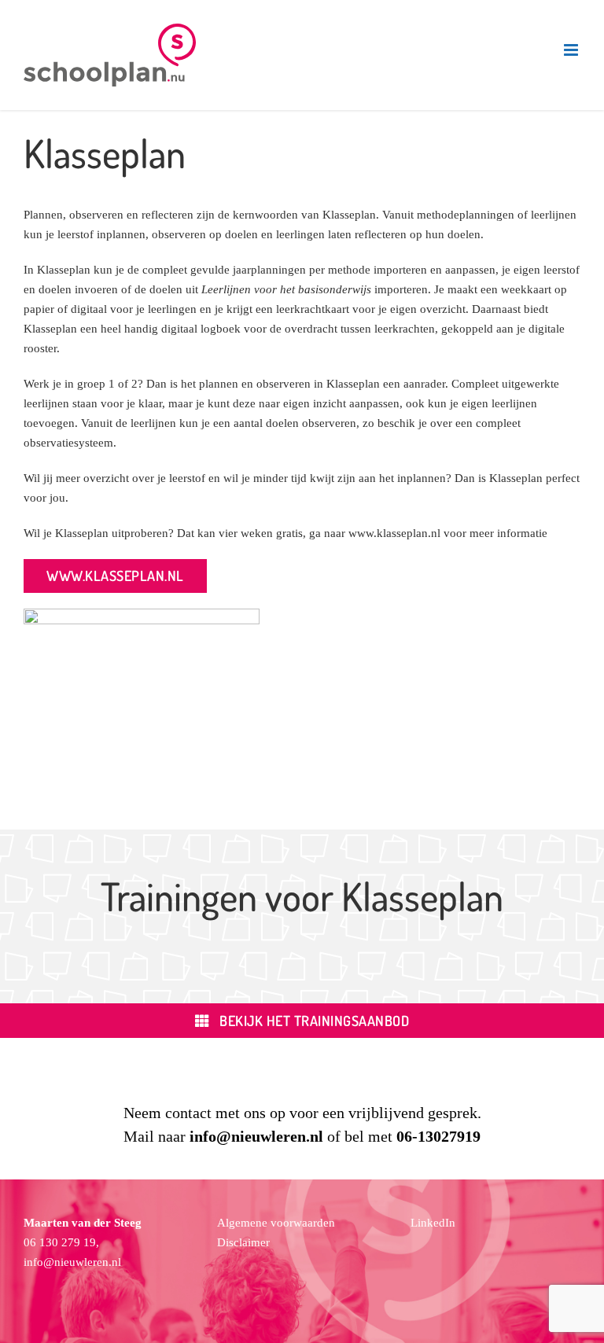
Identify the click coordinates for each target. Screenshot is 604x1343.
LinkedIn (433, 1222)
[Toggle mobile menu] (572, 50)
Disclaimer (243, 1242)
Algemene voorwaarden (276, 1222)
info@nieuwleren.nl (72, 1262)
